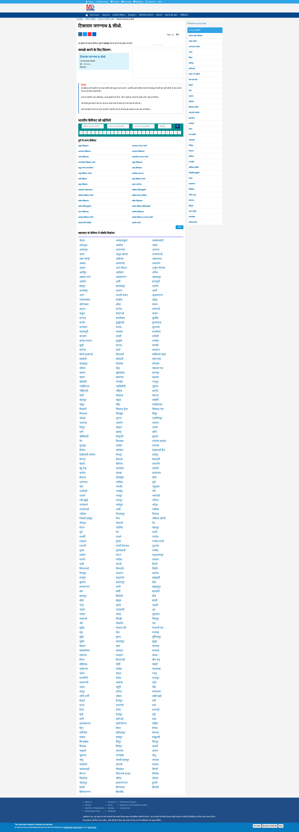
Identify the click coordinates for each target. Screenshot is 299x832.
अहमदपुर (156, 277)
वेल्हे (81, 714)
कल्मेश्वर (156, 331)
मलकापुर (120, 641)
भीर (81, 623)
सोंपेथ (119, 778)
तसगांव (155, 445)
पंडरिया (119, 527)
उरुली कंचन (122, 295)
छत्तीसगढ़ (192, 68)
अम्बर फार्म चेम (136, 184)
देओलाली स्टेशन (87, 454)
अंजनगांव (120, 249)
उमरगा (119, 290)
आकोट (82, 281)
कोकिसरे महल (159, 354)
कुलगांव (156, 327)
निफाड (155, 513)
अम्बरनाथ (157, 258)
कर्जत (82, 322)
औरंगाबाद (84, 304)
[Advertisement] (158, 62)
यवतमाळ (156, 668)
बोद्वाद (118, 600)
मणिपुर (191, 145)
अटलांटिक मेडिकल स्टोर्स (86, 162)
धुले (154, 482)
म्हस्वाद (155, 646)
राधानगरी (83, 682)
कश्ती (118, 336)
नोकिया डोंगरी (159, 518)
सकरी (155, 746)
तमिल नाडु (192, 195)
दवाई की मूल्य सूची (171, 15)
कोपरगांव (156, 359)
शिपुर (118, 741)
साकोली (83, 764)
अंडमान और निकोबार (196, 36)
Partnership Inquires (128, 802)
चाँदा (118, 404)
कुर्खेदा (155, 318)
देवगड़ (82, 459)
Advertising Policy (92, 811)
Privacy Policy (77, 827)
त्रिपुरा (191, 206)
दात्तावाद (120, 468)
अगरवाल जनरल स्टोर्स (139, 146)
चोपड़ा (82, 418)
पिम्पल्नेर (120, 568)
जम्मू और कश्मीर (194, 112)
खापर (82, 377)
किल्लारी (120, 354)
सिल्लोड (83, 778)
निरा (118, 518)
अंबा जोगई (84, 258)
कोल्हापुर (83, 363)
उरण (81, 295)
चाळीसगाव (157, 404)
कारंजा (82, 349)
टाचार (155, 427)
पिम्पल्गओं (84, 568)
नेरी (154, 491)
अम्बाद (82, 263)
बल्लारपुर (120, 582)
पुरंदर (118, 541)
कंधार (155, 313)
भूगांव (118, 605)
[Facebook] (80, 34)
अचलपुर (83, 249)
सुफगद (82, 755)
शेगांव (155, 728)
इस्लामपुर (120, 286)
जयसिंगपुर (157, 418)
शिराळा (82, 746)
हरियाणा (191, 101)
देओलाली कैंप (158, 450)
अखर (155, 245)
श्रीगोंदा (83, 732)
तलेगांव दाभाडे (159, 441)
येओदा (119, 668)
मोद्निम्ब (83, 664)
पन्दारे (118, 536)
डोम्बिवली (83, 436)
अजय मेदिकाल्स (83, 157)
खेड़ (118, 368)
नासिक (155, 509)
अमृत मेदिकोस (82, 184)
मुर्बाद (81, 641)
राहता (82, 687)
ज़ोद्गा (119, 427)
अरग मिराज (121, 267)
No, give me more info (270, 826)
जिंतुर (82, 427)
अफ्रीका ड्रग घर (138, 173)
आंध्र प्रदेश (193, 41)
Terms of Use (92, 827)
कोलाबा (119, 363)
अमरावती (120, 263)
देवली (82, 463)
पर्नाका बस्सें (158, 541)
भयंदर (82, 614)
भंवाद (118, 614)
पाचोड (155, 550)
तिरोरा (82, 450)
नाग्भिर (155, 500)
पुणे (81, 532)
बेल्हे (154, 582)
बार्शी (118, 591)
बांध (81, 591)
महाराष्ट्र (192, 140)
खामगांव (120, 377)
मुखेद (81, 627)
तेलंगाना (191, 200)
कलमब (119, 331)
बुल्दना (82, 582)
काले (118, 349)
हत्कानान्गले (121, 782)
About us (88, 802)
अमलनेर (156, 263)
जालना (155, 422)
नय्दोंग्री (83, 491)
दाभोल (82, 472)
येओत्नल (83, 668)
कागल (119, 345)
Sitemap (111, 808)
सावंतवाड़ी (84, 769)
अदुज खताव (122, 254)
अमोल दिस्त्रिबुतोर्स (84, 206)
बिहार (190, 57)
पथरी (154, 532)
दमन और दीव (193, 79)
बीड (154, 596)
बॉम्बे (81, 600)
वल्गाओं (155, 709)
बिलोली (119, 596)
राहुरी (118, 687)
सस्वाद (155, 759)
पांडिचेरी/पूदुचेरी (194, 173)
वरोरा (118, 709)
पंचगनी (119, 523)
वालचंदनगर (85, 723)
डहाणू (118, 431)
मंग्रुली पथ (157, 627)
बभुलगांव (120, 577)
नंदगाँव (119, 486)
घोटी (81, 395)
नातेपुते (119, 504)
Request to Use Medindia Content (133, 805)
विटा (81, 728)
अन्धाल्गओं (157, 254)
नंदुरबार (156, 486)
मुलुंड (154, 641)
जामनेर (119, 422)
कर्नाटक (191, 123)
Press (110, 805)
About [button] (90, 2)
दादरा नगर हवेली (194, 74)
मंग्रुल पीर (121, 627)
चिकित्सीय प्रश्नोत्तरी (146, 15)
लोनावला (156, 691)
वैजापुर (119, 700)
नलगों (82, 495)
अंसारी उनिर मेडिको (84, 223)
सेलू (154, 755)
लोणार (119, 691)
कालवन (156, 349)
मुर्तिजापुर (156, 636)
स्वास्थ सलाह (94, 15)
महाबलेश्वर (84, 650)
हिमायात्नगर (85, 791)
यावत (82, 673)
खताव (82, 372)
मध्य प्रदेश (192, 134)
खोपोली (83, 381)
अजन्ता (155, 249)
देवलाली (156, 459)
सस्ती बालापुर (122, 759)
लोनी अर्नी (84, 696)
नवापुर (119, 495)
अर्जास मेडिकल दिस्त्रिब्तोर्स (141, 206)
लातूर (82, 691)
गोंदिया (119, 390)
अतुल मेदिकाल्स (137, 162)
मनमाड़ (155, 632)
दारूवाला (156, 472)
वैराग (81, 709)
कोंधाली (119, 359)
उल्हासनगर (157, 295)
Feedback (112, 811)
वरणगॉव (120, 705)
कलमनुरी (83, 331)
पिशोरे (155, 568)
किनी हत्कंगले (86, 354)
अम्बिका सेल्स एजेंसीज (139, 195)
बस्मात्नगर (84, 586)
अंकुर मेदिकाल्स (83, 146)
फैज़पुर (82, 573)
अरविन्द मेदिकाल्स (138, 212)
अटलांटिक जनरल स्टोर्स (140, 157)
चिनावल (83, 413)
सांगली (119, 764)
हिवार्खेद (119, 791)
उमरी (154, 290)
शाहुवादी (156, 737)
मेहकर (82, 646)
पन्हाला (82, 541)
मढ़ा (81, 632)
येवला (82, 240)
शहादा (82, 737)
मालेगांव (83, 655)
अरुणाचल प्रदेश (194, 46)
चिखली (82, 409)
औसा (118, 304)
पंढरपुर (155, 527)
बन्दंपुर (82, 577)
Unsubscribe (125, 808)
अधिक (179, 227)
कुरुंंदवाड (156, 322)
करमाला (83, 327)
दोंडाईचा (120, 477)
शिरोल (119, 746)
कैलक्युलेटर (132, 15)
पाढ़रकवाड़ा (157, 554)
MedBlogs (139, 2)
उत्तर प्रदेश (192, 211)
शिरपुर (155, 741)
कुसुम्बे (119, 340)
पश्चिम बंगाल (193, 222)
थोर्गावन (119, 450)
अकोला (119, 245)
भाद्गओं (83, 618)
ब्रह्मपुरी (156, 577)
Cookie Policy (68, 827)
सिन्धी (155, 769)
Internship (127, 2)
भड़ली (155, 605)
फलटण (119, 573)
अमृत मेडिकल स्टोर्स (138, 179)
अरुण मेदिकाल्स (83, 212)
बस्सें (118, 586)
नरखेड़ (119, 491)
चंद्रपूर (82, 400)
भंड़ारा (82, 609)
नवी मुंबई (83, 500)
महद (118, 646)
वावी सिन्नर (121, 723)
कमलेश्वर (120, 318)
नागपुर (119, 500)
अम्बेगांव (120, 258)
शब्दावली (159, 15)
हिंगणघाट (120, 787)
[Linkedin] (94, 34)
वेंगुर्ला (82, 700)
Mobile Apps (103, 2)
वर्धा (154, 705)
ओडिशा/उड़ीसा (194, 167)
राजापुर (155, 677)
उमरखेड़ (83, 290)
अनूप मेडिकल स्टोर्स (84, 173)
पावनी (118, 564)
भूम (153, 609)
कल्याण (83, 336)
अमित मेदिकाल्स (83, 201)
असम (190, 52)
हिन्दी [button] (159, 2)
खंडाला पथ (157, 368)
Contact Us (152, 2)
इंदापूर (82, 286)
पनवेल (155, 536)
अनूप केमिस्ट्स (137, 168)
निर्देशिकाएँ (184, 15)
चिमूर (154, 413)
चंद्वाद (118, 400)
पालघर (155, 559)
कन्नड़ (82, 318)
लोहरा (118, 696)
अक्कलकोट (158, 240)
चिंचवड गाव (158, 409)
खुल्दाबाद (120, 372)
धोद (81, 486)
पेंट (153, 523)
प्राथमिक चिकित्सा (118, 15)
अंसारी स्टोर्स (136, 223)
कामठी (155, 345)
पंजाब (190, 178)
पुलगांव (155, 545)
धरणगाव (83, 482)
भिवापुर (155, 618)
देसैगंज (119, 463)
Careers (116, 2)
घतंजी (155, 390)
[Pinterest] (90, 34)
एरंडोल (119, 299)
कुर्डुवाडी (120, 322)
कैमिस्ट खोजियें (90, 19)
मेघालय (191, 151)
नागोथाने (83, 504)
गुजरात (191, 96)
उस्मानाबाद (84, 299)
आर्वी (118, 281)
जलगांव (83, 422)
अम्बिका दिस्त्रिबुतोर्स (139, 190)
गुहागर (155, 386)
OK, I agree (257, 826)
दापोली (155, 468)
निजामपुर (120, 513)
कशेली (155, 336)
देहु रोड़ (82, 468)
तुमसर (155, 436)
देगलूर (119, 454)
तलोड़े (119, 445)
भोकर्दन (119, 623)
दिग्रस (82, 477)
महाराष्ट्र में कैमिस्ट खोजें (106, 19)
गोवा (190, 90)
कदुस (82, 313)
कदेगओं (156, 308)
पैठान (82, 527)
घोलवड (119, 395)
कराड (118, 327)
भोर (154, 623)
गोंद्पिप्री (83, 390)
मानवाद (155, 650)
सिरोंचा (155, 773)
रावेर (154, 682)
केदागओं (120, 313)
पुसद (81, 550)
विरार (118, 728)
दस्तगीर (156, 463)
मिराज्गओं (120, 659)
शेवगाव (155, 732)
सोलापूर (83, 782)
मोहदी (155, 664)
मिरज (82, 659)
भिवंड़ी (119, 618)
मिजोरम (191, 156)
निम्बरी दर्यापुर (85, 518)
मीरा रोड (156, 659)
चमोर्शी (155, 400)
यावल (118, 673)
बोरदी (154, 600)
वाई (153, 714)
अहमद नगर (85, 277)
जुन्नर (119, 418)
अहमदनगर (121, 277)
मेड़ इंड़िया (80, 19)
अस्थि (155, 272)
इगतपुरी (156, 281)
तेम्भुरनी (119, 436)
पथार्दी (82, 536)
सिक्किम (191, 189)
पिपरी (154, 564)
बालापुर (82, 596)
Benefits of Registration (94, 808)
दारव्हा (119, 472)
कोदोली (83, 359)
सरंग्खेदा (120, 755)
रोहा (154, 687)
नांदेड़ (155, 504)
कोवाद (82, 368)
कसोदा (155, 340)
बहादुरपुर (156, 586)
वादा (154, 719)
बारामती (156, 591)
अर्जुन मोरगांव (158, 267)
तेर (80, 441)
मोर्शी (118, 664)
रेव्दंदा (118, 677)
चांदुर (81, 404)
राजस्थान (192, 184)
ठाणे (81, 431)
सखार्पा (82, 750)
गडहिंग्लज (84, 386)
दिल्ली (191, 85)
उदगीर (155, 286)
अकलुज (83, 245)
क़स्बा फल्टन (85, 340)
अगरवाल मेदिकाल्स (84, 151)
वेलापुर (119, 714)
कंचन (155, 304)
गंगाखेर (119, 381)
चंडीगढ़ (191, 63)
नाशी (118, 509)
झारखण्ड (192, 118)
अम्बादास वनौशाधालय (85, 190)
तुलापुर (82, 445)
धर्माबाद (119, 482)
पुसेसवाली (120, 550)
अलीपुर (82, 272)
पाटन (118, 554)
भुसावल (156, 614)
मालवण (119, 655)
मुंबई (81, 636)
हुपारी (154, 782)
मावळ (154, 655)
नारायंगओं (84, 509)
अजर (82, 254)
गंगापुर (155, 381)
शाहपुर (119, 737)
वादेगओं (119, 719)
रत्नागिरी (83, 677)
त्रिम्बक (120, 441)
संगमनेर (119, 750)
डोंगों (154, 431)
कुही (81, 345)
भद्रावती (120, 609)
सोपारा (155, 778)
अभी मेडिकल (82, 179)
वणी (154, 700)
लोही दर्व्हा (156, 696)
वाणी (81, 719)
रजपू (154, 673)
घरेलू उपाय (105, 15)
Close (281, 826)
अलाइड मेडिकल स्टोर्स (85, 217)
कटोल (119, 308)
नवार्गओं (156, 495)
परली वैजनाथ (122, 545)
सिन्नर (82, 773)
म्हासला (119, 650)
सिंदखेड (120, 769)
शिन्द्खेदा (83, 741)
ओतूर (154, 299)
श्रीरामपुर (120, 732)
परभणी (82, 545)
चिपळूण (119, 413)
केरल (190, 129)
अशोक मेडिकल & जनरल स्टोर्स (142, 217)
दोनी (154, 477)
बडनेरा (155, 573)
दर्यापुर (155, 454)
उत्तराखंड (192, 217)
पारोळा (119, 559)
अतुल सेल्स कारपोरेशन (85, 168)
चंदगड (155, 395)
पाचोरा (82, 554)
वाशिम (155, 723)
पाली (81, 564)
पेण (117, 532)
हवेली (82, 787)
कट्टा (82, 308)
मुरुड (118, 636)
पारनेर (82, 559)
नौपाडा (82, 523)
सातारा (155, 764)
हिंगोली (155, 787)
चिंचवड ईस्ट (122, 409)
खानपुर (155, 372)
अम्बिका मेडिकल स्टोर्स (85, 195)
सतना (155, 750)
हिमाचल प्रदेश (193, 107)
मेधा (117, 632)
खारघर (155, 377)
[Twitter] (85, 34)
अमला (82, 267)
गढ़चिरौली (120, 386)
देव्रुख (119, 459)
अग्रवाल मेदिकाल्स (138, 151)
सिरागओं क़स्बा (123, 773)
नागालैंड (191, 162)
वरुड (81, 705)
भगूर (81, 605)
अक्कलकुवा (121, 240)
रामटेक (119, 682)
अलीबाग (120, 272)
